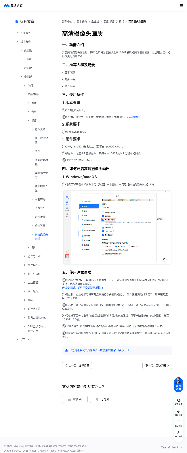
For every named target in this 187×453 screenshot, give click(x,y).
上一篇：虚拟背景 (79, 365)
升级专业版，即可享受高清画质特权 (82, 287)
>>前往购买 (133, 116)
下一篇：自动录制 (155, 365)
